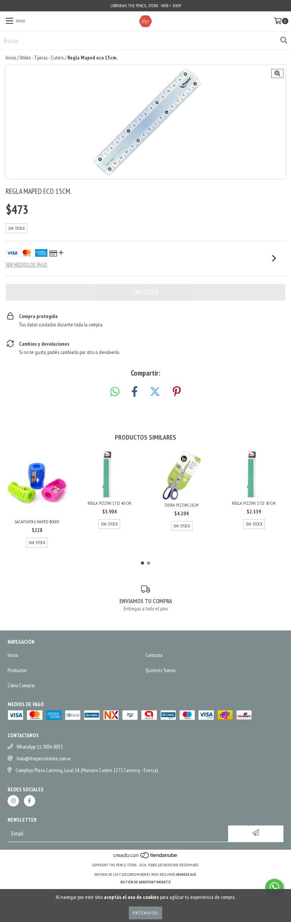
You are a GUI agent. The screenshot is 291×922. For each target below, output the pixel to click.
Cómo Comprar (21, 685)
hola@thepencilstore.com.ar (44, 758)
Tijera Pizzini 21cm (181, 505)
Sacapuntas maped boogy (36, 521)
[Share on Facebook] (134, 391)
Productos (17, 670)
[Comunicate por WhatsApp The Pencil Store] (274, 887)
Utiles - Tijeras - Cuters (42, 57)
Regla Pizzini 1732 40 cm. (109, 503)
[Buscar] (283, 40)
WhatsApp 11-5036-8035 (40, 746)
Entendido (145, 913)
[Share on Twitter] (155, 391)
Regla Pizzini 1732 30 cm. (254, 503)
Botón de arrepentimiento (145, 882)
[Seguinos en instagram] (13, 801)
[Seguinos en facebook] (29, 801)
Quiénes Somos (160, 670)
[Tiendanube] (146, 857)
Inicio (11, 57)
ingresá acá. (186, 874)
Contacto (154, 655)
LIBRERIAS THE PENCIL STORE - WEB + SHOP (145, 5)
